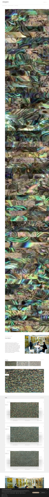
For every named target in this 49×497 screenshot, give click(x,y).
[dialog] (24, 492)
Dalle (6, 397)
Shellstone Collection (10, 5)
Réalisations (7, 476)
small (6, 374)
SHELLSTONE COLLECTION (8, 336)
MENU (45, 2)
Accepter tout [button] (36, 492)
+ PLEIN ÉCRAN (42, 359)
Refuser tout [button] (43, 492)
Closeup (6, 360)
